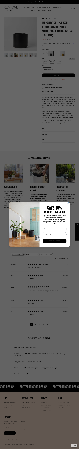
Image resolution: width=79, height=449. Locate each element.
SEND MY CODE (54, 241)
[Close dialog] (68, 203)
